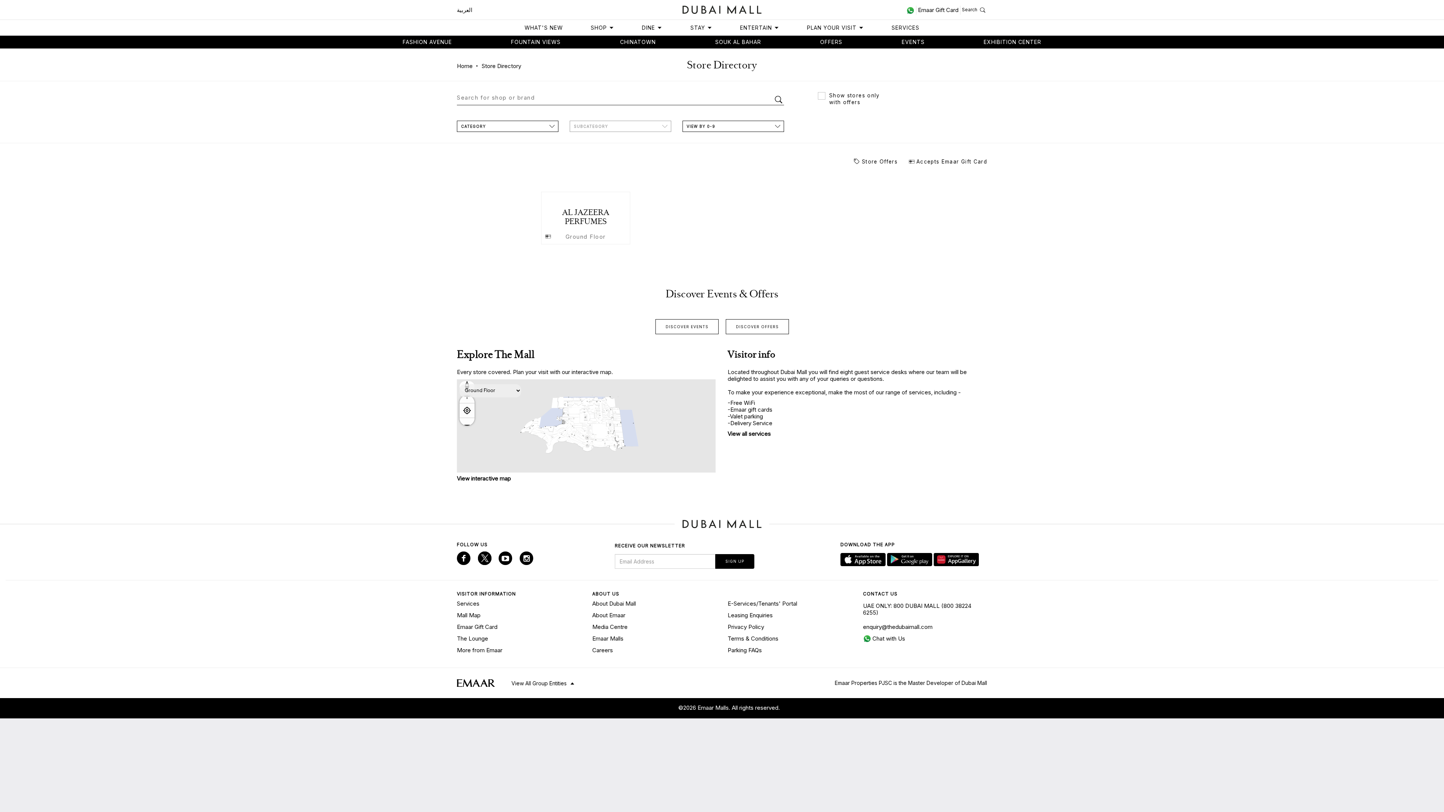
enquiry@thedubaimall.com (898, 626)
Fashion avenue (427, 42)
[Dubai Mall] (722, 9)
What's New (544, 27)
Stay (697, 27)
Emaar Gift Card (477, 626)
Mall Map (469, 615)
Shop (599, 27)
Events (913, 42)
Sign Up (734, 561)
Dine (648, 27)
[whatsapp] (911, 10)
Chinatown (638, 42)
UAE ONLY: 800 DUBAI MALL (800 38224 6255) (917, 609)
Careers (602, 650)
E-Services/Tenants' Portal (762, 603)
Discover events (687, 326)
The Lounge (472, 638)
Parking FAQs (745, 650)
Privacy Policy (746, 626)
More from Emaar (479, 650)
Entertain (756, 27)
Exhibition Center (1012, 42)
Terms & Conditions (753, 638)
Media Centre (610, 626)
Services (905, 27)
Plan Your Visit (832, 27)
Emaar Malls (607, 638)
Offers (831, 42)
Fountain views (536, 42)
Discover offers (757, 326)
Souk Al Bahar (738, 42)
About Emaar (608, 615)
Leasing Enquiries (750, 615)
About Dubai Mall (614, 603)
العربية (464, 10)
